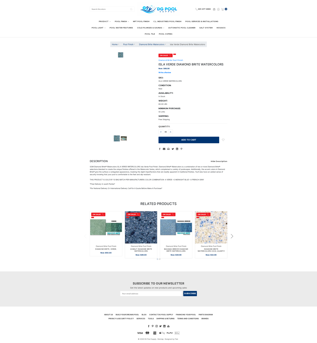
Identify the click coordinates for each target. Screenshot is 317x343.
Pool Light (98, 28)
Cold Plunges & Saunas (150, 28)
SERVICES (140, 318)
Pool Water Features (121, 28)
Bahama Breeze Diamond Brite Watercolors (176, 250)
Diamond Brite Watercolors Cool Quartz (211, 250)
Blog (144, 315)
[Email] (164, 149)
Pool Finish (121, 21)
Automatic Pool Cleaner (181, 28)
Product (104, 21)
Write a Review (164, 72)
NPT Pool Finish (141, 21)
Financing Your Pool (186, 315)
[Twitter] (173, 149)
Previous (85, 236)
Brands (205, 318)
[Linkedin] (177, 149)
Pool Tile (150, 34)
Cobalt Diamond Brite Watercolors (141, 250)
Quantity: (164, 126)
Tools (151, 318)
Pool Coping (165, 34)
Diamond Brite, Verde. (106, 249)
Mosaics (221, 28)
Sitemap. (160, 339)
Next (231, 236)
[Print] (168, 149)
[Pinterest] (181, 149)
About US (108, 315)
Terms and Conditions (188, 318)
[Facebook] (159, 149)
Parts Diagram (206, 315)
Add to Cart (106, 239)
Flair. (176, 339)
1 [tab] (157, 259)
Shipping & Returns (165, 318)
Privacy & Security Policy (121, 318)
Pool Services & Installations (201, 21)
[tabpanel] (106, 233)
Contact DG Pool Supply (161, 315)
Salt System (206, 28)
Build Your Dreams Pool (127, 315)
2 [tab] (159, 259)
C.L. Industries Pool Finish (167, 21)
